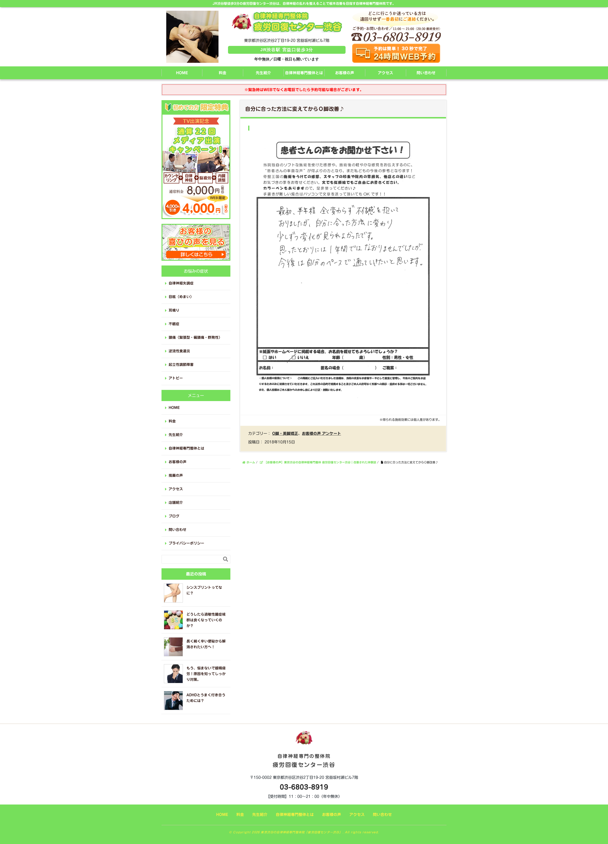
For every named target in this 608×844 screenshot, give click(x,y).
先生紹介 (263, 73)
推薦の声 (176, 475)
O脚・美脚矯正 (285, 433)
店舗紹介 (176, 502)
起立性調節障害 (181, 364)
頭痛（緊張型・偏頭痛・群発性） (195, 337)
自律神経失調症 (181, 283)
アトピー (176, 378)
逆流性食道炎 (179, 351)
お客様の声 (344, 73)
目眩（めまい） (181, 297)
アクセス (385, 73)
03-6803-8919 (304, 787)
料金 (222, 73)
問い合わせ (426, 73)
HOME (182, 73)
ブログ (174, 516)
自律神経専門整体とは (304, 73)
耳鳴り (174, 310)
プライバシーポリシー (186, 543)
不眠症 (174, 324)
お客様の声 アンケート (321, 433)
